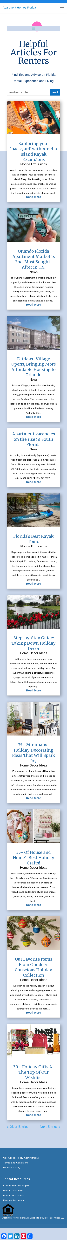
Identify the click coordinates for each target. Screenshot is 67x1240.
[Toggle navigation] (62, 7)
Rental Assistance (14, 1195)
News (34, 272)
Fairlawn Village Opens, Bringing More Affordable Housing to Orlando (33, 367)
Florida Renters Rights (16, 1185)
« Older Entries (17, 1126)
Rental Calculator (13, 1190)
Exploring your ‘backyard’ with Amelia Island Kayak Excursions (33, 151)
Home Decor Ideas (33, 653)
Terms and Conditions (16, 1163)
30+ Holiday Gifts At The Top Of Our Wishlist (33, 1072)
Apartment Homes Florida (19, 7)
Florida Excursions (33, 164)
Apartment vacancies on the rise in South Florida (33, 439)
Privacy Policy (11, 1167)
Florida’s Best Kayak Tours (33, 539)
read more (33, 197)
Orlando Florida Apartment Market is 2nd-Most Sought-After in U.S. (33, 259)
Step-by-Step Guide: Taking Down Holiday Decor (33, 643)
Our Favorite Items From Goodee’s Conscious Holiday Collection (33, 967)
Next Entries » (50, 1126)
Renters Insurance (14, 1200)
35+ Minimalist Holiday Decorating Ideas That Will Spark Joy (33, 752)
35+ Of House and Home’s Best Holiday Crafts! (33, 858)
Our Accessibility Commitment (21, 1158)
